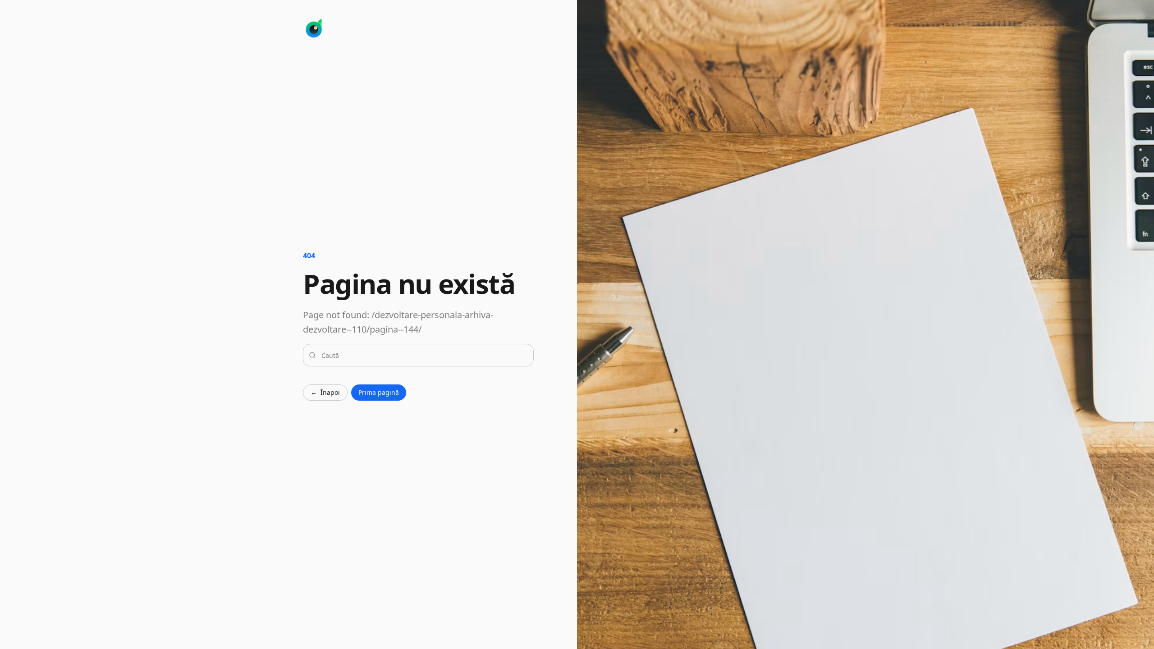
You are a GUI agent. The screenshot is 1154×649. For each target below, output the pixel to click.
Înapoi (325, 392)
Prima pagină (378, 392)
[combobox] (424, 355)
